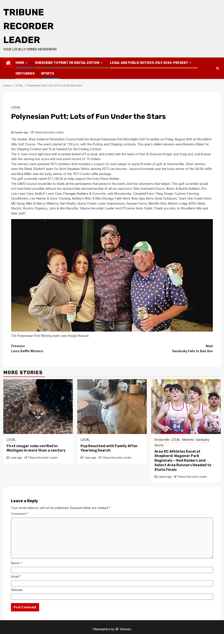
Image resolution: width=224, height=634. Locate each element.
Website (17, 590)
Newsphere (102, 629)
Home (20, 63)
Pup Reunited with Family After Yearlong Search (109, 448)
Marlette (188, 439)
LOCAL (16, 107)
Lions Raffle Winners (27, 348)
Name (16, 563)
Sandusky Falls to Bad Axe (192, 348)
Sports (47, 73)
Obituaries (25, 73)
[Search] (217, 68)
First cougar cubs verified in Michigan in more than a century (36, 448)
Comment (19, 514)
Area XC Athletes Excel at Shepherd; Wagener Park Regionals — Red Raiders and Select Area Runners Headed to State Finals (182, 460)
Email (16, 577)
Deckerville (161, 439)
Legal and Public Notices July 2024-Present (149, 63)
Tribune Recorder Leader (28, 26)
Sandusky (202, 439)
